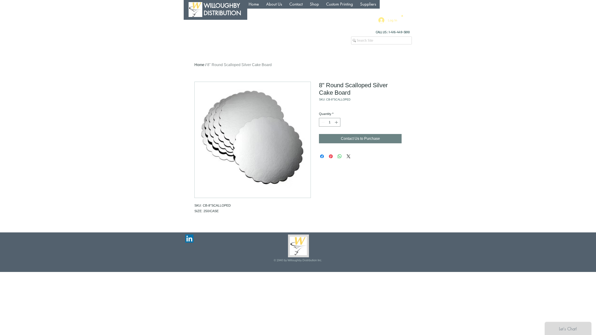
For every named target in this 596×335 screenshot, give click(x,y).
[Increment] (337, 122)
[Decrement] (322, 122)
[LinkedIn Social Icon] (189, 238)
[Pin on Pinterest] (331, 156)
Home (199, 65)
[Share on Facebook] (322, 156)
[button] (402, 16)
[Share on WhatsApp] (339, 156)
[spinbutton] (329, 122)
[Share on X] (348, 156)
